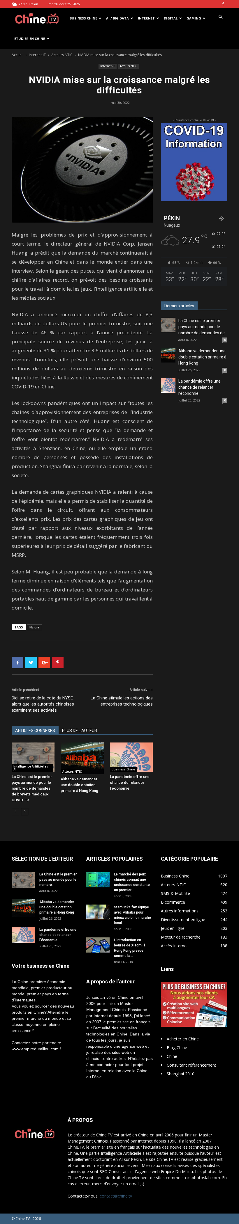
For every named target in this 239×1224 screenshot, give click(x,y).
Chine (172, 1056)
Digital (171, 18)
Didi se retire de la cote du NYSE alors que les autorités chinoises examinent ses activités (43, 704)
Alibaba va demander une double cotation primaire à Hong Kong (79, 785)
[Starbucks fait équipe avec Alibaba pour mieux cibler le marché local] (98, 912)
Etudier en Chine (29, 38)
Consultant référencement (191, 1065)
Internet (146, 18)
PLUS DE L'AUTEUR (79, 730)
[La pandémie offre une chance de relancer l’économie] (131, 757)
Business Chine (83, 18)
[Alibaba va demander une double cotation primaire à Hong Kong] (82, 758)
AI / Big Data (117, 18)
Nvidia (34, 627)
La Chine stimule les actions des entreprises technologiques (122, 701)
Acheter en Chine (183, 1039)
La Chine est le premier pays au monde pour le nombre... (58, 879)
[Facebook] (223, 4)
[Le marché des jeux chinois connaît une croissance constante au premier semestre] (98, 879)
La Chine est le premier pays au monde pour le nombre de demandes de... (202, 326)
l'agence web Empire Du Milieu (164, 1171)
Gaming (194, 18)
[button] (220, 17)
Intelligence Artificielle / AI (30, 767)
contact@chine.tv (116, 1196)
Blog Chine (177, 1047)
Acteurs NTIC (62, 54)
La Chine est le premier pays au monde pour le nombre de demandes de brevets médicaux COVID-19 (32, 788)
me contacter (102, 1064)
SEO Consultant (114, 1171)
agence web (133, 1046)
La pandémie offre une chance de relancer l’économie (130, 782)
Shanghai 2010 (180, 1073)
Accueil (17, 54)
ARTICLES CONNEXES (35, 730)
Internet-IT (37, 54)
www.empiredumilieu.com (35, 1049)
